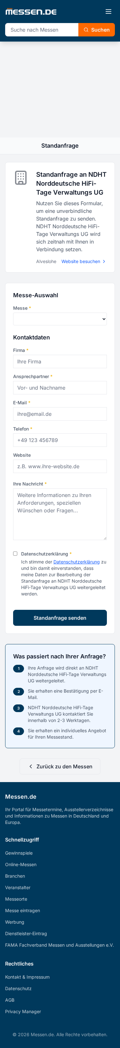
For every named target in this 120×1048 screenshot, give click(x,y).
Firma (20, 350)
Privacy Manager (23, 1011)
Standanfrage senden (60, 618)
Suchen (100, 30)
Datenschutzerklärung (46, 553)
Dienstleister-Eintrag (26, 933)
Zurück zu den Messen (64, 766)
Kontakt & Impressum (27, 977)
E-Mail (21, 402)
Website (22, 455)
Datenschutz (18, 988)
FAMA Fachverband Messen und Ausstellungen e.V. (59, 945)
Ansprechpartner (32, 376)
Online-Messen (20, 864)
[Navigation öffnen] (108, 11)
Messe (22, 308)
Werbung (14, 922)
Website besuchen (80, 261)
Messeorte (16, 899)
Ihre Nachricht (30, 483)
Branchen (15, 876)
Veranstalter (17, 887)
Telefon (22, 428)
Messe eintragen (22, 910)
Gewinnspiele (19, 853)
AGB (9, 1000)
